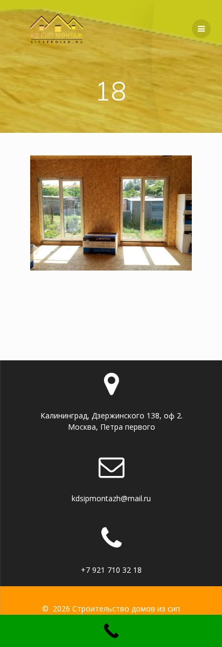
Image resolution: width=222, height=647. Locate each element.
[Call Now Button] (111, 631)
